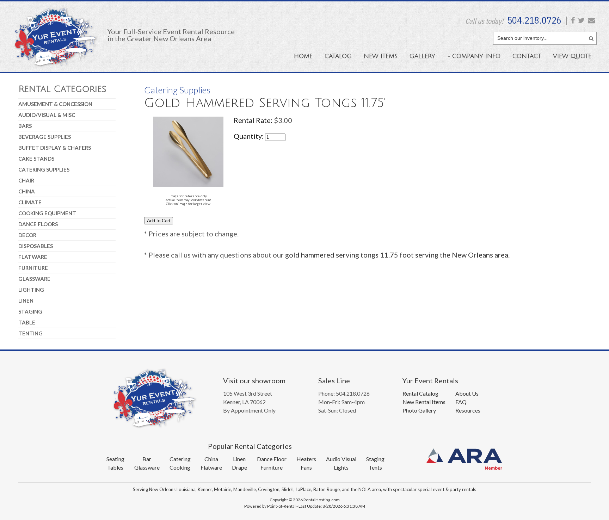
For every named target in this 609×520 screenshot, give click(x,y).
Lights (341, 467)
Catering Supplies (43, 169)
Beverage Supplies (44, 137)
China (26, 191)
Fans (306, 467)
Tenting (30, 333)
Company (476, 56)
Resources (467, 410)
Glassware (34, 279)
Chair (26, 180)
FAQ (461, 401)
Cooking (180, 467)
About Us (467, 393)
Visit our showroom (254, 380)
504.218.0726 (534, 20)
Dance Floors (38, 224)
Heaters (306, 459)
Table (26, 322)
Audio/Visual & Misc (46, 115)
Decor (27, 235)
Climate (30, 202)
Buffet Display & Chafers (54, 147)
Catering (180, 459)
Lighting (31, 289)
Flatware (32, 257)
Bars (25, 126)
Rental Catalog (420, 393)
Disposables (35, 246)
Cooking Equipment (47, 213)
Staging (30, 311)
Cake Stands (36, 158)
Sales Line (334, 380)
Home (303, 56)
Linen (25, 300)
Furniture (33, 268)
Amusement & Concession (55, 104)
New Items (381, 56)
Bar (146, 459)
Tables (115, 467)
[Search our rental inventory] (591, 37)
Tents (375, 467)
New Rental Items (423, 401)
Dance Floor (272, 459)
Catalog (338, 56)
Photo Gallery (419, 410)
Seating (115, 459)
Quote (572, 56)
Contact (526, 56)
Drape (239, 467)
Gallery (422, 56)
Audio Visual (341, 459)
